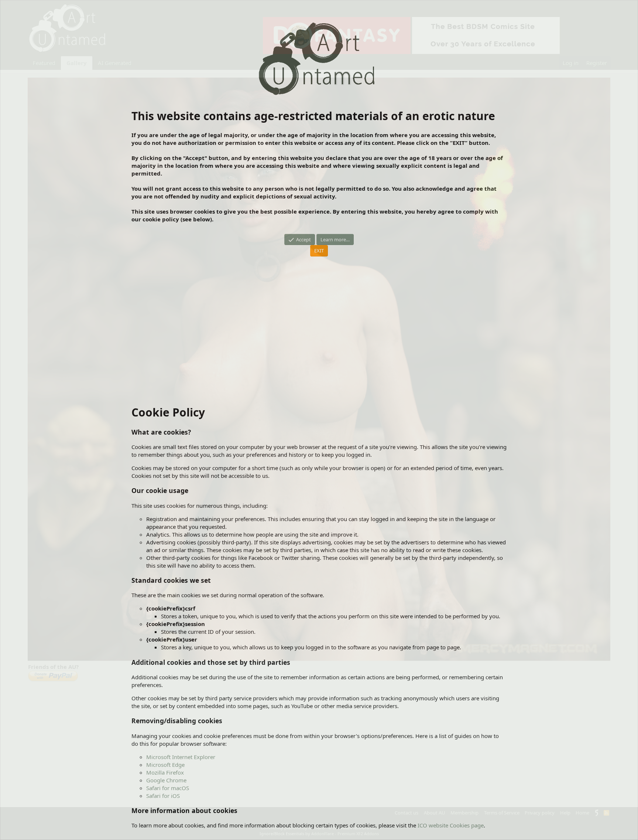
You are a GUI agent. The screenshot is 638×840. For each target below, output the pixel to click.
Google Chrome (166, 780)
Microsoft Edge (165, 764)
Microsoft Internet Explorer (180, 757)
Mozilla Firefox (165, 772)
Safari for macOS (167, 788)
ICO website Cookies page (451, 825)
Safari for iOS (163, 795)
